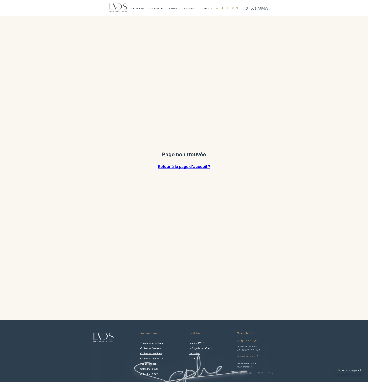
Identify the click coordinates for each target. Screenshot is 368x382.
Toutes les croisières (151, 343)
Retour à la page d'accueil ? (184, 166)
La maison (157, 8)
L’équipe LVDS (196, 343)
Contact (206, 8)
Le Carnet (189, 8)
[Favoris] (246, 9)
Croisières (138, 8)
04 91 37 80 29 (247, 341)
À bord (173, 8)
